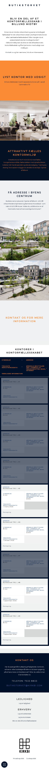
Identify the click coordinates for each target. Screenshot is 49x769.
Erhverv (24, 709)
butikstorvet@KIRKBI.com (24, 685)
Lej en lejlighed (24, 703)
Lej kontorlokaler (24, 717)
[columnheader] (36, 360)
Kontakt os (9, 52)
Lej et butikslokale (24, 714)
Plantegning (7, 512)
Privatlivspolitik (18, 758)
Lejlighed (25, 699)
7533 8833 (31, 681)
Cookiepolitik (31, 758)
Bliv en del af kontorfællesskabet (24, 721)
